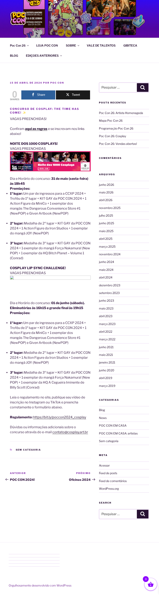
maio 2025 (106, 231)
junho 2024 (106, 262)
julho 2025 (106, 215)
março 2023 (107, 324)
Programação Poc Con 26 (116, 128)
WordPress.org (109, 488)
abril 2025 (105, 238)
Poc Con (57, 82)
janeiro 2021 (107, 362)
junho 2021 (106, 347)
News (103, 418)
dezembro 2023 (109, 285)
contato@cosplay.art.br (70, 432)
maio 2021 (106, 354)
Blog (102, 410)
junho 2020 (106, 370)
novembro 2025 (109, 208)
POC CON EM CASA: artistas (118, 433)
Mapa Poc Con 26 (111, 120)
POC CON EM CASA (112, 425)
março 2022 (107, 339)
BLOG (14, 55)
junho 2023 (106, 300)
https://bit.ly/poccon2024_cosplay (59, 417)
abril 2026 (105, 200)
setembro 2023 (109, 293)
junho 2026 (106, 184)
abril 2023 (105, 316)
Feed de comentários (113, 481)
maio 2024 (106, 269)
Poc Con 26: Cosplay (112, 136)
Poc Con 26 (17, 45)
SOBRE (71, 45)
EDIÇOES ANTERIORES (42, 55)
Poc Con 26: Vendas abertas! (118, 143)
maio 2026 (106, 192)
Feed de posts (108, 473)
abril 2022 (105, 331)
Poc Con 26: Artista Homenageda (121, 113)
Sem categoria (28, 449)
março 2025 (107, 246)
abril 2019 (105, 378)
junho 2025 (106, 223)
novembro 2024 (109, 254)
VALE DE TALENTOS (101, 45)
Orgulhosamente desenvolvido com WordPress (40, 585)
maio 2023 (106, 308)
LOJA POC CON (47, 45)
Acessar (104, 465)
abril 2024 (105, 277)
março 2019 (107, 385)
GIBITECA (130, 45)
